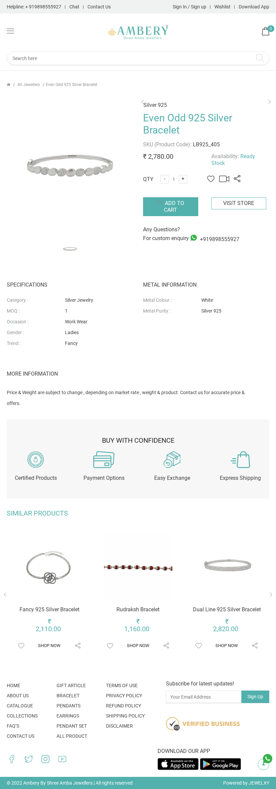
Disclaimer (119, 726)
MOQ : (13, 311)
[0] (265, 33)
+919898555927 (219, 239)
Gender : (15, 332)
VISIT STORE (238, 203)
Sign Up (255, 696)
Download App (254, 6)
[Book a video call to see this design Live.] (222, 180)
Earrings (68, 716)
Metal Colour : (157, 300)
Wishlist (222, 6)
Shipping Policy (125, 716)
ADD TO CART (174, 206)
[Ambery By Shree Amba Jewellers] (138, 32)
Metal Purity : (156, 311)
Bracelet (68, 695)
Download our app (184, 751)
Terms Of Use (122, 685)
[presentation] (5, 595)
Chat (74, 6)
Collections (22, 716)
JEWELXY (259, 783)
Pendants (68, 705)
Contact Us (99, 6)
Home (13, 685)
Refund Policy (123, 705)
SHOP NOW (49, 645)
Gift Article (71, 685)
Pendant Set (72, 726)
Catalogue (20, 705)
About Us (18, 695)
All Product (72, 736)
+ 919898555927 (43, 6)
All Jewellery (29, 84)
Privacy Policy (124, 695)
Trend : (14, 343)
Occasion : (17, 321)
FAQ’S (13, 726)
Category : (17, 300)
